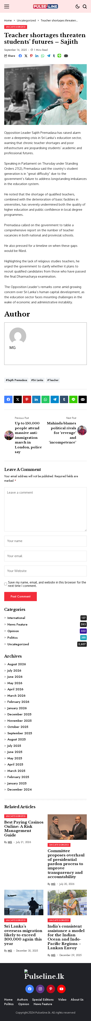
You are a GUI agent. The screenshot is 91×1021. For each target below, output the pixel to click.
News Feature (46, 624)
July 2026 (14, 670)
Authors (22, 999)
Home (8, 20)
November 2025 (19, 720)
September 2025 (19, 733)
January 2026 (17, 708)
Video (62, 999)
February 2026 (18, 701)
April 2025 (15, 764)
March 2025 (16, 770)
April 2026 (15, 689)
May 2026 (14, 683)
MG (12, 347)
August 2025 (16, 739)
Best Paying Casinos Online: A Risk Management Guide (23, 828)
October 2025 (17, 726)
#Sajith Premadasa (16, 380)
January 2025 (16, 783)
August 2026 (16, 664)
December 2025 (19, 714)
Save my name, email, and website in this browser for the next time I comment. (47, 584)
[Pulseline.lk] (45, 6)
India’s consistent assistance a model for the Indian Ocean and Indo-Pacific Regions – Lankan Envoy (66, 937)
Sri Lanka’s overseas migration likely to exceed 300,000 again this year (23, 935)
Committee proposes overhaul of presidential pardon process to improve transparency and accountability (66, 864)
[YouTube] (61, 989)
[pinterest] (51, 989)
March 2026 (16, 695)
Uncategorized (26, 20)
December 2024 (19, 789)
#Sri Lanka (37, 380)
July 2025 (14, 745)
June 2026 (14, 676)
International (46, 618)
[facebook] (29, 989)
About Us (77, 999)
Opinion (46, 631)
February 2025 (18, 777)
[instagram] (40, 989)
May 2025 (14, 758)
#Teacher (52, 380)
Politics (46, 637)
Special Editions (43, 999)
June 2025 (14, 752)
